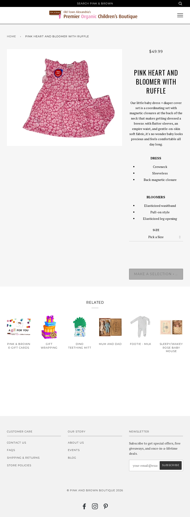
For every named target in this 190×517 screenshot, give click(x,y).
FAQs (11, 450)
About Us (76, 442)
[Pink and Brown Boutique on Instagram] (95, 507)
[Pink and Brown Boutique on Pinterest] (106, 507)
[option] (64, 97)
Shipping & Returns (23, 457)
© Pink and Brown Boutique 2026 (95, 490)
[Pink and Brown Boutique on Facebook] (84, 507)
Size (156, 230)
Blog (72, 457)
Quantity (156, 249)
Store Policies (19, 465)
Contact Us (16, 442)
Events (74, 450)
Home (11, 36)
